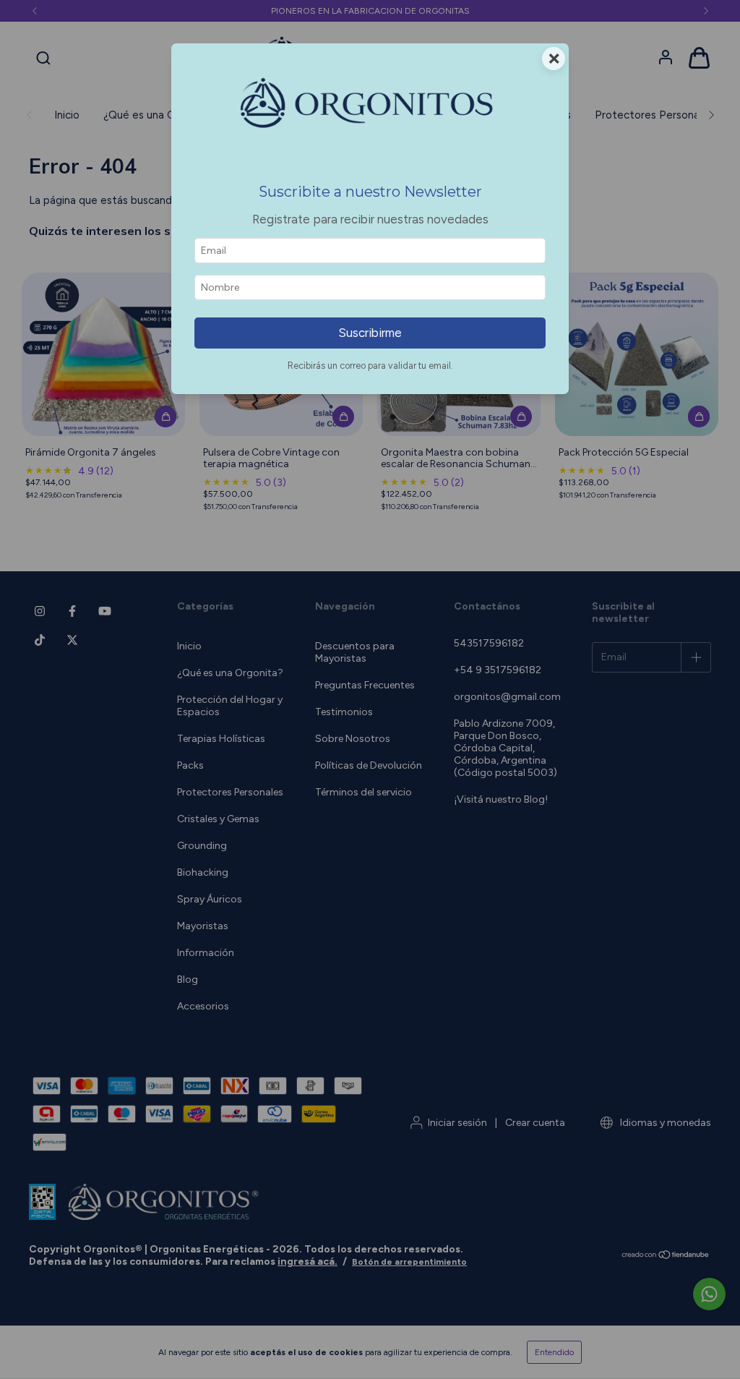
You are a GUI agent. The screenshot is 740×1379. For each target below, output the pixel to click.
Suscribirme (370, 332)
